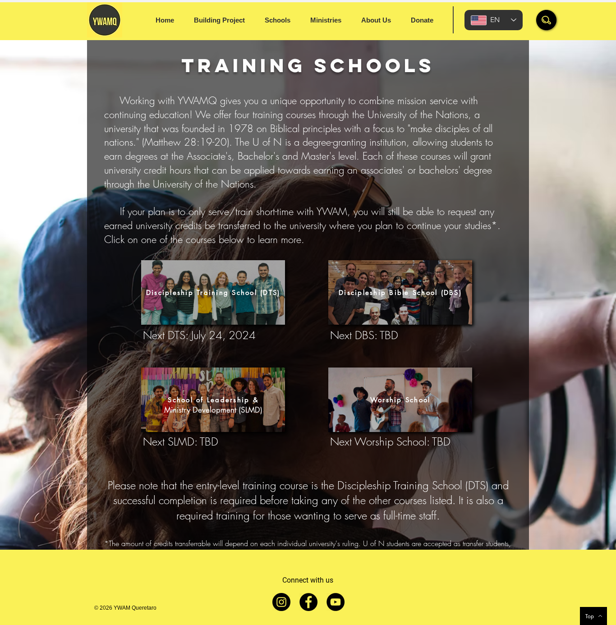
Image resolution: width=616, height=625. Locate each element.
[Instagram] (281, 602)
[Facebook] (308, 602)
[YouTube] (335, 602)
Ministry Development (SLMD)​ (213, 410)
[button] (546, 20)
